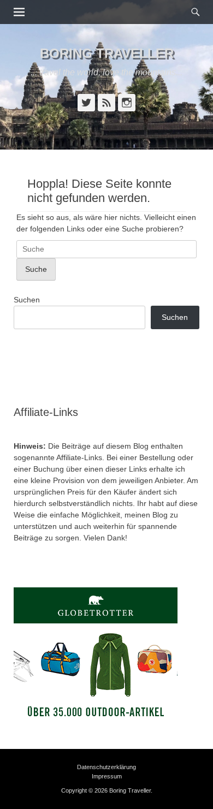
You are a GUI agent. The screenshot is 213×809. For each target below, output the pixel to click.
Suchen (27, 299)
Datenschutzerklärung (106, 767)
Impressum (107, 776)
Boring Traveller (107, 53)
